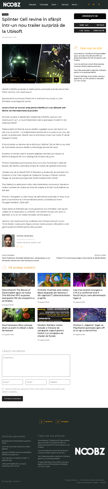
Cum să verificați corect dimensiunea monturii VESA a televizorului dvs (53, 452)
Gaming (5, 14)
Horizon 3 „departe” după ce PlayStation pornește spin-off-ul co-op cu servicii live (89, 328)
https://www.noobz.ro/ (26, 239)
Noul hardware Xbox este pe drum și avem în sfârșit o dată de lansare (17, 328)
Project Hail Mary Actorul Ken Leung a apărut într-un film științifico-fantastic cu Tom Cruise (89, 78)
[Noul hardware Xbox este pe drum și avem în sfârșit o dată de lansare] (18, 315)
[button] (98, 4)
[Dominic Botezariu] (8, 241)
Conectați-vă (98, 30)
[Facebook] (89, 5)
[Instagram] (93, 5)
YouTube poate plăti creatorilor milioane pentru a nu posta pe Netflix (90, 71)
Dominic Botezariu (25, 236)
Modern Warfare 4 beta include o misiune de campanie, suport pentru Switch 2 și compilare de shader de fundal (51, 330)
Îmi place (100, 25)
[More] (56, 79)
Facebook (48, 421)
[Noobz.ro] (12, 4)
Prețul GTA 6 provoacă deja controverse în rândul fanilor (81, 258)
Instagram (65, 421)
